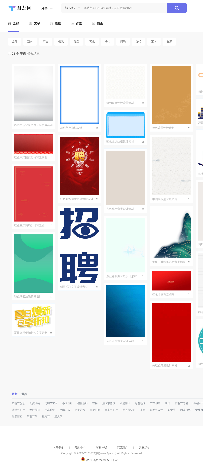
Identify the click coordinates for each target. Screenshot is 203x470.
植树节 (46, 416)
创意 (61, 41)
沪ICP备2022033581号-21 (102, 460)
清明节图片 (18, 409)
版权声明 (101, 447)
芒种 (95, 403)
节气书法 (155, 403)
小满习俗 (65, 409)
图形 (169, 41)
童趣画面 (95, 409)
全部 (14, 41)
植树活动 (82, 403)
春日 (167, 403)
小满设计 (67, 403)
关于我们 (58, 447)
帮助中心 (80, 447)
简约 (123, 41)
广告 (45, 41)
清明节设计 (156, 409)
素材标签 (144, 447)
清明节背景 (108, 403)
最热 (24, 393)
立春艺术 (80, 409)
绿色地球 (140, 403)
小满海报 (125, 403)
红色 (76, 41)
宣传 (30, 41)
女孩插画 (35, 403)
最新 (14, 393)
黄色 (92, 41)
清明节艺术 (51, 403)
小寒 (142, 409)
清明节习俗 (181, 403)
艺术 (154, 41)
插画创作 (198, 403)
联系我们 (122, 447)
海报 (107, 41)
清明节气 (32, 416)
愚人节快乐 (129, 409)
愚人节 (58, 416)
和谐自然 (185, 409)
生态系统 (50, 409)
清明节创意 (18, 403)
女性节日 (35, 409)
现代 (138, 41)
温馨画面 (17, 416)
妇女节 (171, 409)
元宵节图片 (111, 409)
